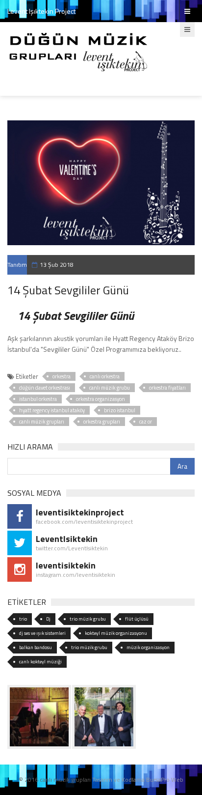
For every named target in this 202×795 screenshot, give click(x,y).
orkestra (61, 376)
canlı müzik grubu (109, 388)
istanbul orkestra (38, 399)
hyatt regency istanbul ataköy (52, 410)
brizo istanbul (119, 410)
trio (23, 619)
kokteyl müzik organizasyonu (116, 633)
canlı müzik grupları (41, 422)
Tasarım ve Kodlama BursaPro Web (137, 779)
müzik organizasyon (148, 647)
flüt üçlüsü (137, 619)
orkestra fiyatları (167, 388)
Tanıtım (17, 264)
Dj (48, 619)
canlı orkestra (105, 376)
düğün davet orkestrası (44, 388)
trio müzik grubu (88, 619)
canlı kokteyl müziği (40, 661)
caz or (145, 422)
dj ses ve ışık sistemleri (42, 633)
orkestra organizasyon (100, 399)
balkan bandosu (35, 647)
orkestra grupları (101, 422)
